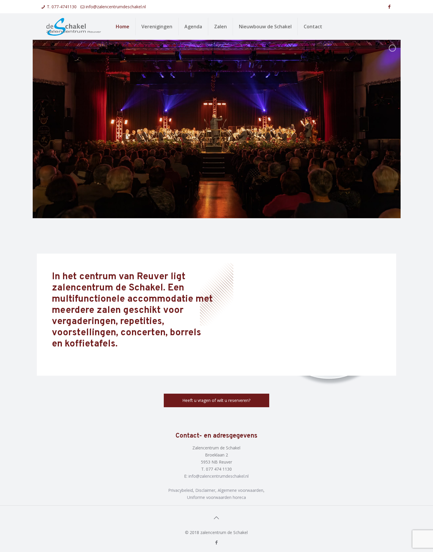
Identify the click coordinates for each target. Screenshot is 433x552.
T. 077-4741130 (62, 6)
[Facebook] (389, 6)
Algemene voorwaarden (240, 490)
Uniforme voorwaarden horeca (216, 497)
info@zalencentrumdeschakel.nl (116, 6)
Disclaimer (205, 490)
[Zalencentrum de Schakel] (73, 26)
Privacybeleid (180, 490)
